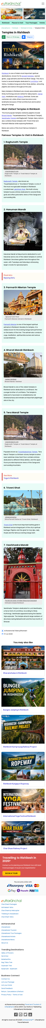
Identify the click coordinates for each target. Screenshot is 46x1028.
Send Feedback (7, 988)
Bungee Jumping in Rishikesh (15, 710)
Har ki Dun (4, 956)
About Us (4, 943)
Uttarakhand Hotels (8, 936)
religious (20, 97)
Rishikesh (6, 23)
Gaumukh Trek (6, 966)
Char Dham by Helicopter (10, 910)
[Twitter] (25, 1014)
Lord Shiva (34, 81)
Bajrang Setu (9, 278)
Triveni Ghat (8, 525)
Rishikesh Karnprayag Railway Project (20, 747)
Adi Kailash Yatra (7, 907)
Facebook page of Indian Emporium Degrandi (21, 601)
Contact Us (5, 979)
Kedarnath (5, 969)
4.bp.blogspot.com (11, 171)
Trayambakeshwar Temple (27, 452)
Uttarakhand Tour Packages (11, 933)
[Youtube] (30, 1014)
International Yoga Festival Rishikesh (19, 816)
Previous (2, 14)
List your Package (7, 982)
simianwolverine (10, 517)
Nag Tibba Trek (6, 962)
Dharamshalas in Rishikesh (15, 673)
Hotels (42, 23)
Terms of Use (18, 995)
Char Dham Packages (9, 904)
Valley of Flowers (7, 953)
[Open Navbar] (43, 4)
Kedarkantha (5, 959)
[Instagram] (20, 1014)
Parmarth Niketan (10, 324)
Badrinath (13, 969)
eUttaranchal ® (27, 1020)
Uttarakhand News (8, 940)
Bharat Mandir (7, 116)
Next (44, 14)
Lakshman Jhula (19, 189)
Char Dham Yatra (7, 917)
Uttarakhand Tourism (9, 930)
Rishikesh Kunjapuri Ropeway (16, 783)
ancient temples (28, 76)
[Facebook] (16, 1014)
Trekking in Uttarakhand (9, 914)
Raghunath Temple (11, 181)
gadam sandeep (10, 379)
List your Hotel (6, 985)
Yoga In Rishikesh (11, 478)
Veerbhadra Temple (9, 118)
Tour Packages (31, 23)
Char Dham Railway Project (15, 848)
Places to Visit (17, 23)
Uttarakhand (5, 927)
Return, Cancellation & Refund (12, 992)
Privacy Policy (6, 995)
